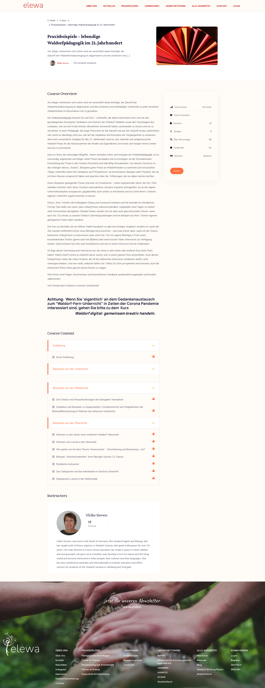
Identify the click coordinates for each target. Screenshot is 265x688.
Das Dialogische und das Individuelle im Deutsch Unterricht (87, 471)
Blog (199, 664)
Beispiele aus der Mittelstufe (70, 388)
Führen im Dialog (91, 669)
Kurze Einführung (65, 357)
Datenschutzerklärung (67, 678)
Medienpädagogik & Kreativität (98, 664)
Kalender (201, 660)
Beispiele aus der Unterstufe (70, 369)
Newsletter (61, 664)
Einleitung (59, 345)
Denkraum (129, 664)
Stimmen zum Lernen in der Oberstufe (76, 442)
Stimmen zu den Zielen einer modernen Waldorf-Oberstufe (87, 434)
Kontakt (222, 6)
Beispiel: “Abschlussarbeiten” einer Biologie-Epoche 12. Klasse (89, 456)
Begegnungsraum (133, 660)
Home (52, 20)
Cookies (60, 683)
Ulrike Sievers (96, 515)
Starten (176, 170)
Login (236, 6)
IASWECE (163, 672)
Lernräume (151, 6)
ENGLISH (235, 669)
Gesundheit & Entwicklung (95, 674)
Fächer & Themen (91, 660)
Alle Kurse (202, 655)
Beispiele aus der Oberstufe (70, 423)
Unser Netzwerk (176, 6)
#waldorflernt (165, 681)
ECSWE (161, 677)
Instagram (61, 669)
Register (235, 660)
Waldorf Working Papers (210, 669)
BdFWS (161, 655)
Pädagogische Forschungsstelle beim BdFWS (174, 662)
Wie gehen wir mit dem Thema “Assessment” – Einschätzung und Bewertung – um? (100, 449)
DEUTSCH (236, 664)
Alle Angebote (200, 6)
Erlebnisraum (130, 655)
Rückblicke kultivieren (67, 464)
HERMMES (163, 667)
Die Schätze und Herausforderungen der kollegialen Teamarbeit (89, 399)
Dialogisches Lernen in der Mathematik (76, 479)
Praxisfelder (129, 6)
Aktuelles (109, 6)
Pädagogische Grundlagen (95, 655)
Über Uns (91, 6)
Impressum (61, 674)
